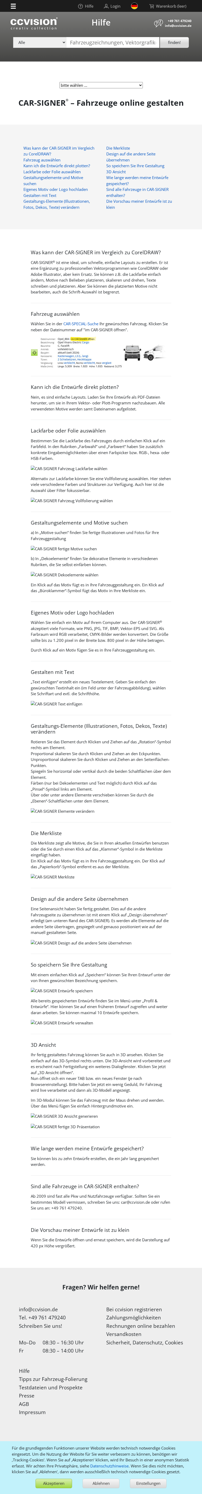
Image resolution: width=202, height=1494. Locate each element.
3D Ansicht (116, 171)
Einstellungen (148, 1483)
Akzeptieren (53, 1483)
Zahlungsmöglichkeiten (133, 1317)
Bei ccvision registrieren (134, 1309)
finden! (174, 42)
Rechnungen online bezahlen (140, 1326)
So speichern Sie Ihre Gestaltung (135, 165)
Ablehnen (101, 1483)
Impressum (32, 1412)
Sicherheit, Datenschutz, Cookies (144, 1342)
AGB (24, 1404)
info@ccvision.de (178, 25)
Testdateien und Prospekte (51, 1387)
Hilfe (24, 1371)
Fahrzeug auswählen (41, 159)
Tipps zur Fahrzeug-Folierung (53, 1379)
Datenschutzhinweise (109, 1465)
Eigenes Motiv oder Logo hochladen (55, 189)
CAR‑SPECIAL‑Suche (80, 323)
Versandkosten (124, 1334)
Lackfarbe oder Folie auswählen (52, 171)
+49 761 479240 (179, 21)
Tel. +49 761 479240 (42, 1317)
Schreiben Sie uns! (40, 1326)
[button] (13, 6)
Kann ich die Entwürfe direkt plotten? (56, 165)
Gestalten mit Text (39, 195)
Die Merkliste (118, 148)
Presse (26, 1395)
